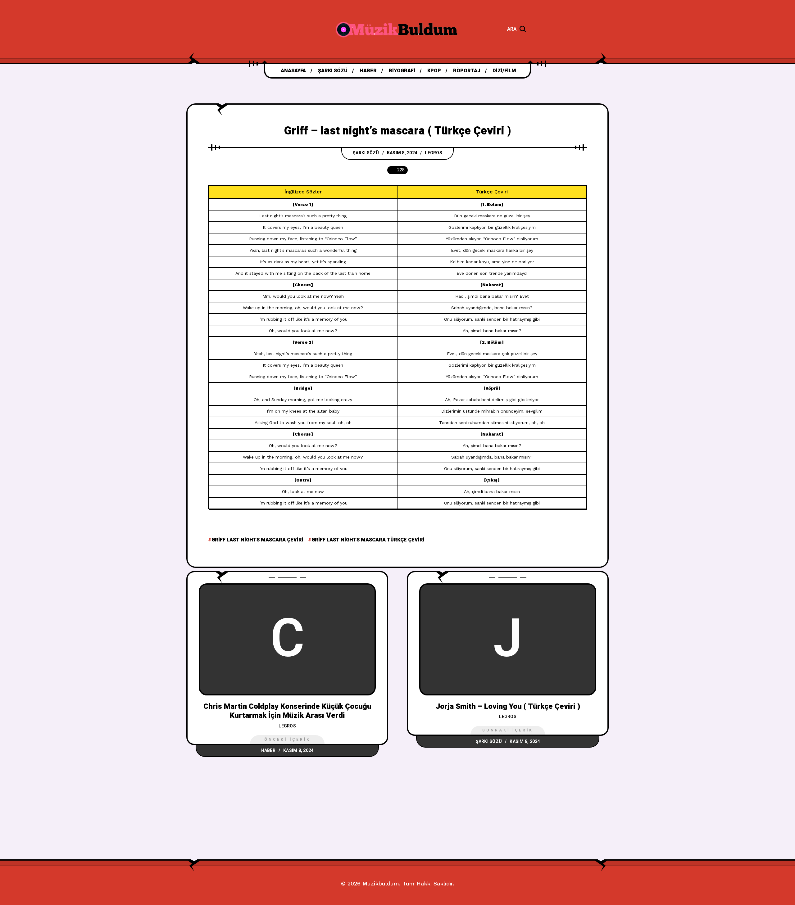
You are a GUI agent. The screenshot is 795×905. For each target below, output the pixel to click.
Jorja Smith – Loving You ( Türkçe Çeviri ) (508, 706)
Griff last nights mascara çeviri (257, 540)
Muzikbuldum (380, 883)
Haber (268, 750)
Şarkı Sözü (366, 153)
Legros (433, 153)
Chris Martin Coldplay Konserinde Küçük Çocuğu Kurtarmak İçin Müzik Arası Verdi (287, 711)
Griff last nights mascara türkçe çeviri (368, 540)
